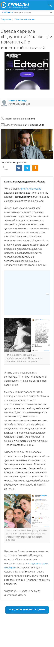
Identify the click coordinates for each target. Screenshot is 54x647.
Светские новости (24, 19)
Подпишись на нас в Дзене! (27, 610)
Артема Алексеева (30, 188)
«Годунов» (10, 567)
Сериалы (6, 19)
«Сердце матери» (38, 563)
